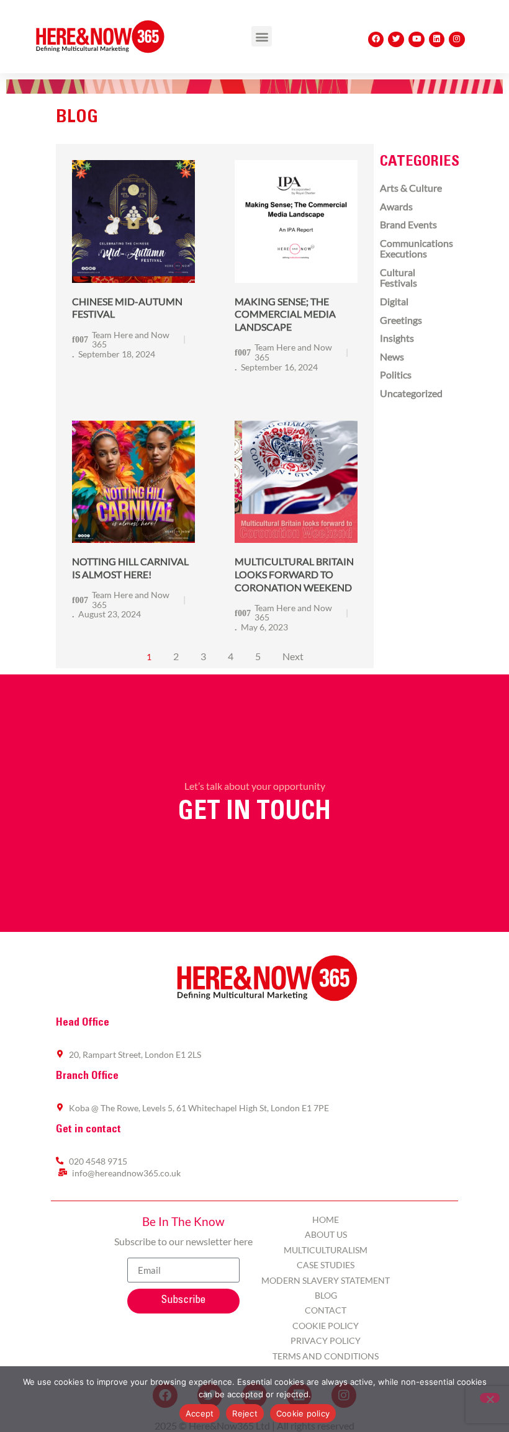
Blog (326, 1295)
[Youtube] (416, 40)
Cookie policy (303, 1413)
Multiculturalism (325, 1250)
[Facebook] (376, 40)
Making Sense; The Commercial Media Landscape (285, 314)
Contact (325, 1310)
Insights (397, 338)
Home (325, 1219)
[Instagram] (457, 40)
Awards (396, 206)
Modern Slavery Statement (325, 1280)
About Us (326, 1234)
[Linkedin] (437, 40)
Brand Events (408, 224)
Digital (394, 301)
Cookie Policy (325, 1325)
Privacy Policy (326, 1340)
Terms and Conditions (326, 1356)
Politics (396, 374)
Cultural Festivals (398, 277)
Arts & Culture (411, 188)
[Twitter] (396, 40)
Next (293, 656)
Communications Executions (416, 248)
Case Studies (325, 1265)
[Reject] (490, 1398)
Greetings (401, 320)
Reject (245, 1413)
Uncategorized (411, 393)
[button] (261, 36)
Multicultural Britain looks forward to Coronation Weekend (294, 574)
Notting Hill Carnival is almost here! (130, 567)
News (392, 356)
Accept (200, 1413)
